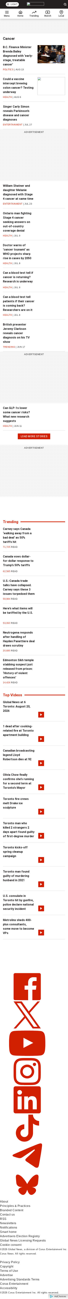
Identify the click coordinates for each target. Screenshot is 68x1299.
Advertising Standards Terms (20, 1279)
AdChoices (60, 1296)
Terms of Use (9, 1271)
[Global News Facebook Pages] (27, 999)
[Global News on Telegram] (27, 1169)
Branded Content (11, 1210)
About (4, 1201)
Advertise (6, 1275)
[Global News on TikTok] (27, 1140)
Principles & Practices (15, 1206)
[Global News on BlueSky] (27, 1197)
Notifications (8, 1227)
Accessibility (8, 1288)
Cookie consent (10, 1245)
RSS (3, 1219)
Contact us (7, 1214)
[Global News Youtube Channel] (27, 1055)
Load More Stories (34, 437)
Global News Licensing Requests (23, 1240)
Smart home (8, 1232)
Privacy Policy (10, 1262)
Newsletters (8, 1223)
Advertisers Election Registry (20, 1236)
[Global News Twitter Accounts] (27, 1027)
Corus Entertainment (14, 1283)
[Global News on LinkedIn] (27, 1112)
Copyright (6, 1266)
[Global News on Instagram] (27, 1084)
